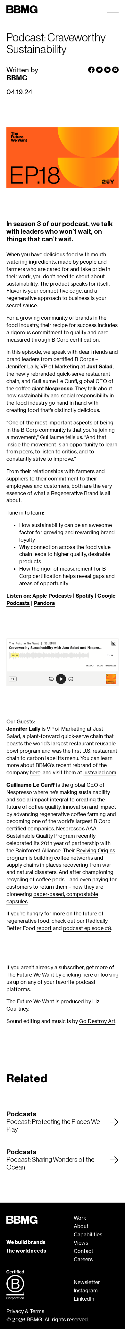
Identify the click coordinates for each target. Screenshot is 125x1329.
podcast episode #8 (87, 928)
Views (81, 1243)
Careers (83, 1259)
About (81, 1226)
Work (80, 1218)
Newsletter (87, 1282)
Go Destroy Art (97, 1021)
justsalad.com (99, 772)
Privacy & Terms (25, 1311)
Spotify (85, 596)
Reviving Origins (95, 850)
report (44, 928)
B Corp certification (75, 340)
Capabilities (88, 1234)
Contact (83, 1251)
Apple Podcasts (52, 596)
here (35, 772)
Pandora (44, 603)
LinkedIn (84, 1299)
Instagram (86, 1290)
